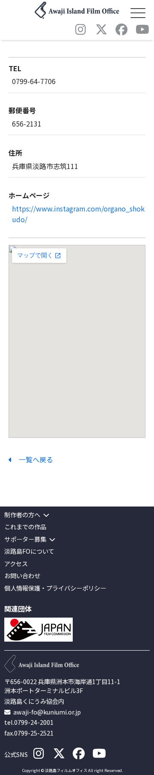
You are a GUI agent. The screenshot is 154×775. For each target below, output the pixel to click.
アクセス (16, 564)
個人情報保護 (22, 588)
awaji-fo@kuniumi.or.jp (47, 711)
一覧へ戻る (32, 459)
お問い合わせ (22, 576)
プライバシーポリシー (76, 588)
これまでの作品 (25, 527)
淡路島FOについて (29, 551)
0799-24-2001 (33, 722)
